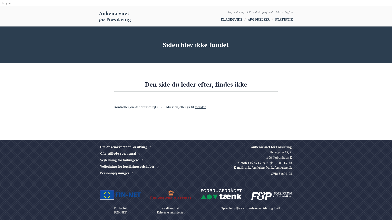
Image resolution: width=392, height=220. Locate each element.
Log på (6, 3)
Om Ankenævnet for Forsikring (123, 147)
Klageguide (231, 19)
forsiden (200, 107)
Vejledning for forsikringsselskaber (127, 166)
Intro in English (284, 12)
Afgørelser (259, 19)
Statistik (284, 19)
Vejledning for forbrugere (119, 160)
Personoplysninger (114, 173)
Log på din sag (236, 12)
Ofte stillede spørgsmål (260, 12)
